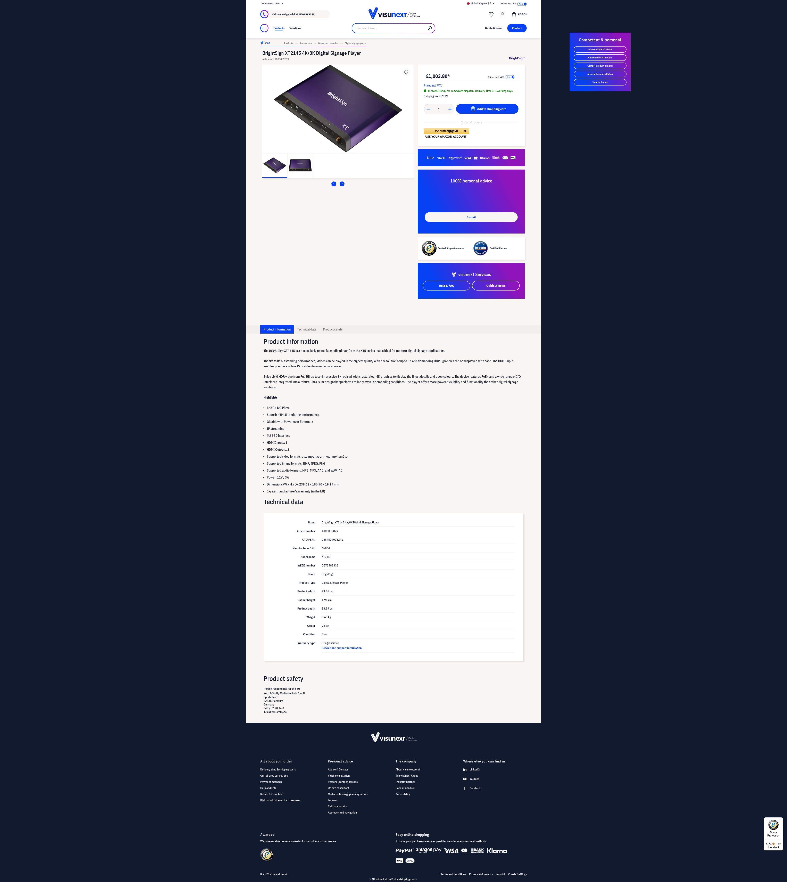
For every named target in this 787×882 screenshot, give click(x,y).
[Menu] (264, 28)
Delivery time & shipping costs (278, 769)
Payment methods (271, 782)
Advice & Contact (338, 769)
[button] (446, 133)
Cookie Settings (517, 874)
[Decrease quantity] (428, 109)
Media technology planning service (348, 794)
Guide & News (495, 286)
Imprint (500, 874)
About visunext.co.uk (408, 769)
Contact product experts (600, 65)
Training (332, 800)
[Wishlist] (491, 14)
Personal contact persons (343, 782)
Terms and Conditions (453, 874)
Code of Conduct (405, 788)
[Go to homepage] (393, 14)
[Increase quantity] (450, 109)
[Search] (430, 28)
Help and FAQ (268, 788)
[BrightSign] (517, 58)
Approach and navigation (342, 812)
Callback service (337, 806)
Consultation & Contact (600, 57)
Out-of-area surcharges (274, 775)
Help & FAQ (446, 286)
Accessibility (403, 794)
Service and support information (342, 648)
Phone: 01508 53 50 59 (600, 49)
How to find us (600, 82)
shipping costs (408, 879)
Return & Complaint (271, 794)
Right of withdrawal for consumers (280, 800)
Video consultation (339, 775)
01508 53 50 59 (306, 14)
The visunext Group (407, 775)
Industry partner (405, 782)
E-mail (471, 217)
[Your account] (502, 14)
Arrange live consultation (600, 73)
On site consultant (338, 788)
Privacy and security (481, 874)
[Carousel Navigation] (338, 183)
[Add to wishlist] (406, 72)
